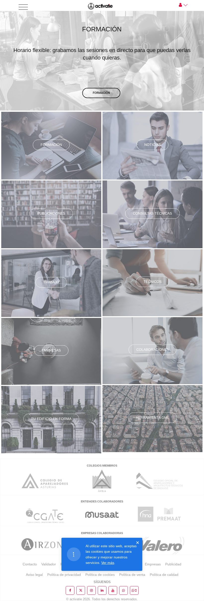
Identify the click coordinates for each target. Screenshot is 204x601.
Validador (48, 564)
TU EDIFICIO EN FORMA (51, 419)
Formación (51, 145)
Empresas (51, 350)
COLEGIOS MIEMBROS (102, 465)
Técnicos (152, 282)
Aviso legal (34, 575)
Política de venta (132, 575)
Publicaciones (51, 213)
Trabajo (51, 282)
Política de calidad (164, 575)
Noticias (152, 145)
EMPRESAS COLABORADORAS (102, 533)
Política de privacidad (64, 575)
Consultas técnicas (152, 213)
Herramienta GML (152, 418)
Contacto (30, 564)
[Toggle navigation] (23, 7)
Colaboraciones (152, 350)
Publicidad (173, 564)
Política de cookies (100, 575)
